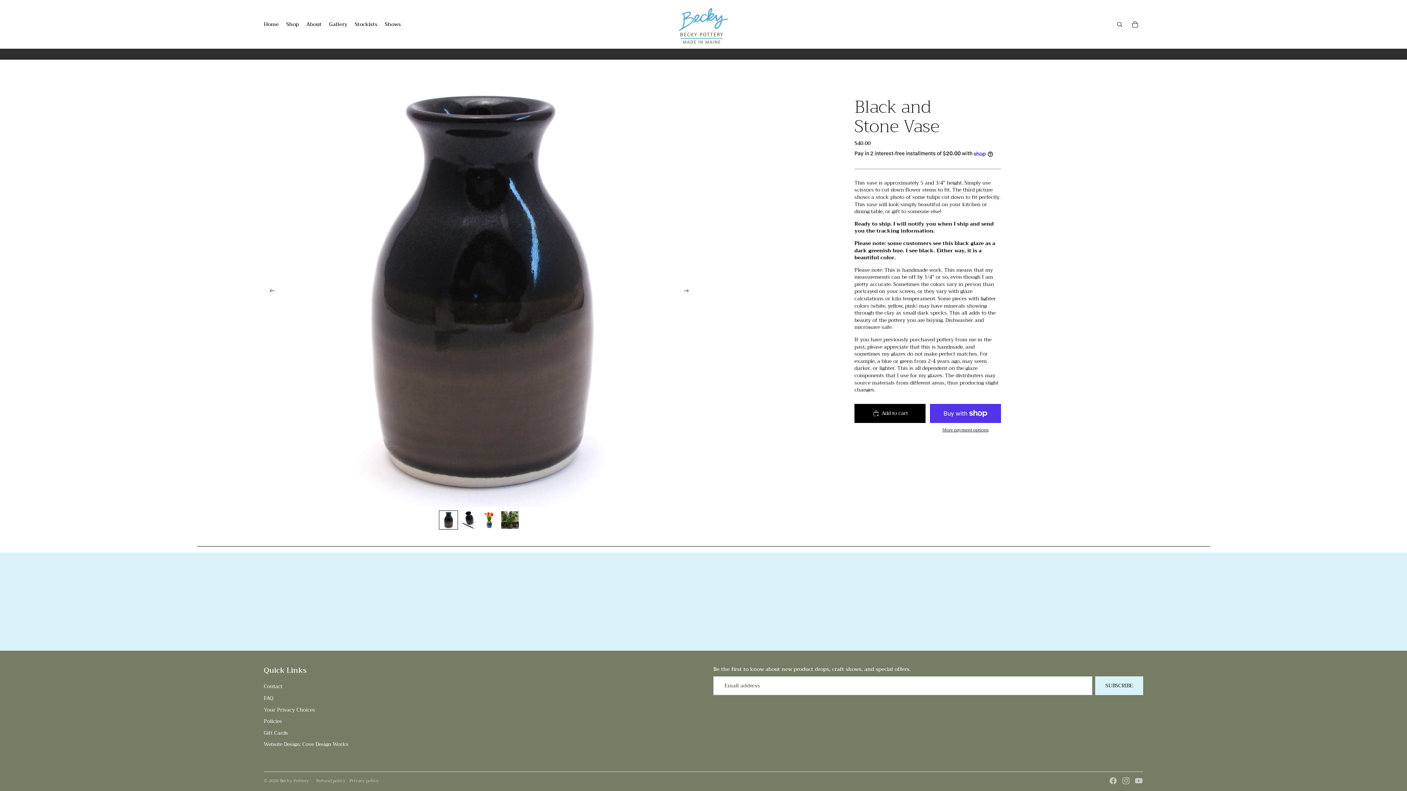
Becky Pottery (294, 780)
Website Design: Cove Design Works (306, 744)
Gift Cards (276, 732)
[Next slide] (689, 291)
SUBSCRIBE (1119, 685)
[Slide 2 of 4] (469, 520)
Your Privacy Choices (289, 709)
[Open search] (1120, 24)
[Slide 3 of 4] (489, 520)
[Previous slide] (270, 291)
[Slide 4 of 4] (510, 520)
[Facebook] (1113, 780)
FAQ (268, 698)
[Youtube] (1138, 780)
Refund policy (331, 780)
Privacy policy (364, 780)
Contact (273, 686)
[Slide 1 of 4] (448, 520)
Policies (273, 721)
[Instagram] (1126, 780)
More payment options (965, 430)
